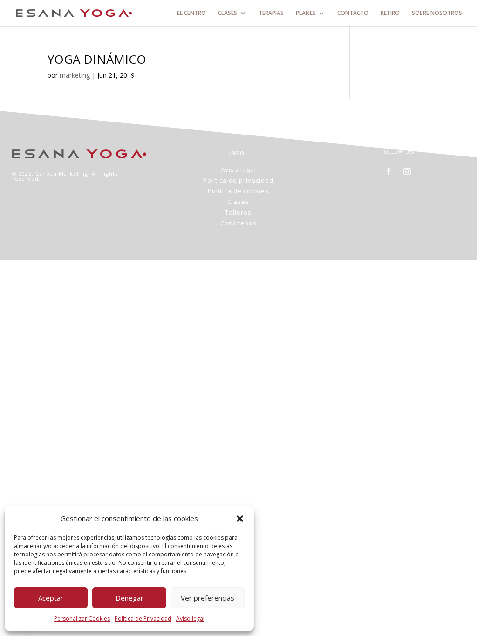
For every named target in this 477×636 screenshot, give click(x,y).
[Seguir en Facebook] (388, 171)
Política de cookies (238, 191)
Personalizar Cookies (82, 618)
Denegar (129, 597)
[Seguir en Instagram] (407, 171)
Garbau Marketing (61, 173)
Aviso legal (190, 618)
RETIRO (390, 13)
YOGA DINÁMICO (97, 59)
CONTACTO (352, 13)
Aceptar (50, 597)
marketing (75, 75)
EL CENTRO (191, 13)
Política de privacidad (238, 180)
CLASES (227, 13)
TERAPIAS (271, 13)
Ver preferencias (207, 597)
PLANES (306, 13)
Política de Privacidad (143, 618)
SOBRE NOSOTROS (437, 13)
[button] (240, 518)
